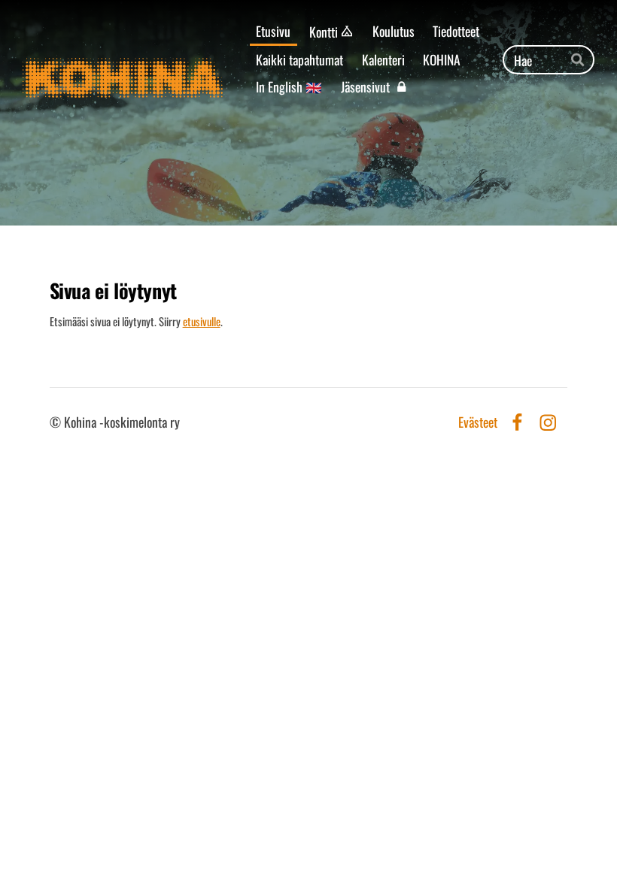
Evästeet (477, 422)
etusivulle (201, 321)
